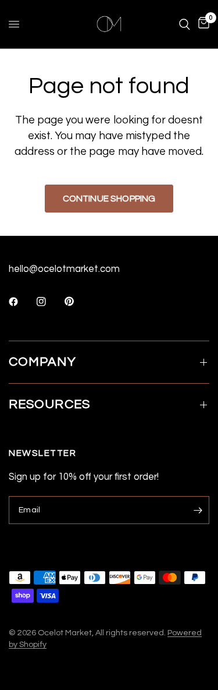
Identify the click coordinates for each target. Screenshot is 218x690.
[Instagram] (49, 301)
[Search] (184, 24)
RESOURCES (49, 404)
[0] (201, 24)
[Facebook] (21, 301)
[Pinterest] (77, 301)
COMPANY (42, 362)
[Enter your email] (197, 510)
